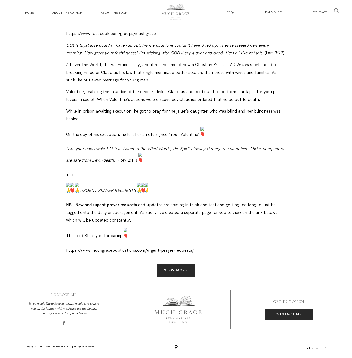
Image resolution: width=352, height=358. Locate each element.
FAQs (230, 12)
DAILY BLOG (273, 12)
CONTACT (320, 12)
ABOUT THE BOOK (114, 13)
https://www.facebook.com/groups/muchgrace (111, 33)
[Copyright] (176, 347)
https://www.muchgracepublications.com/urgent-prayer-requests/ (130, 250)
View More (176, 270)
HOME (29, 13)
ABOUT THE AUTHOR (67, 13)
